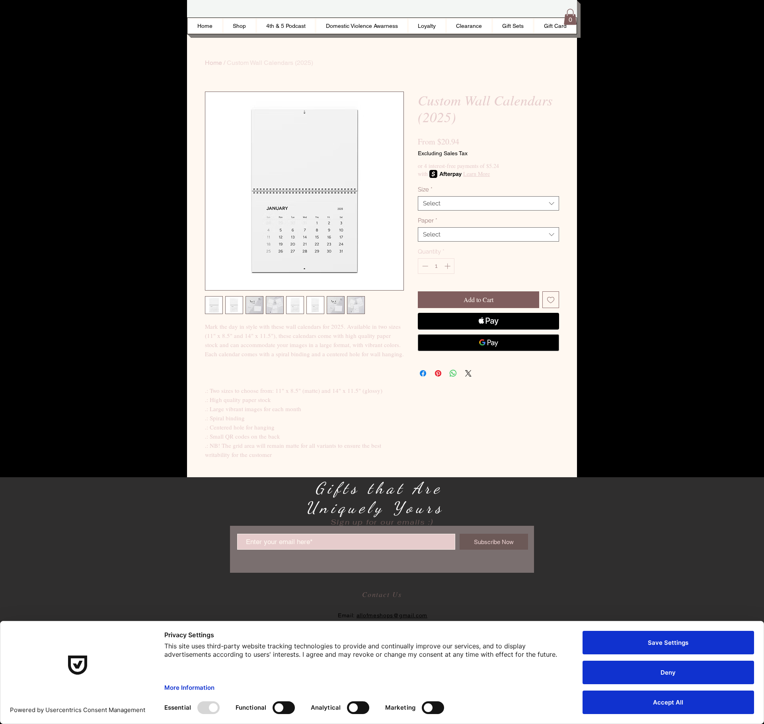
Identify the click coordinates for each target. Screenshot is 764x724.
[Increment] (448, 266)
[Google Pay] (488, 342)
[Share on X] (468, 373)
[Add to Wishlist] (550, 299)
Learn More (476, 174)
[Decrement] (424, 266)
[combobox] (488, 203)
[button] (570, 17)
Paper (427, 220)
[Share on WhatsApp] (453, 373)
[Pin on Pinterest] (438, 373)
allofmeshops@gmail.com (392, 615)
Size (425, 189)
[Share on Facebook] (423, 373)
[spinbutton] (436, 266)
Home (213, 62)
